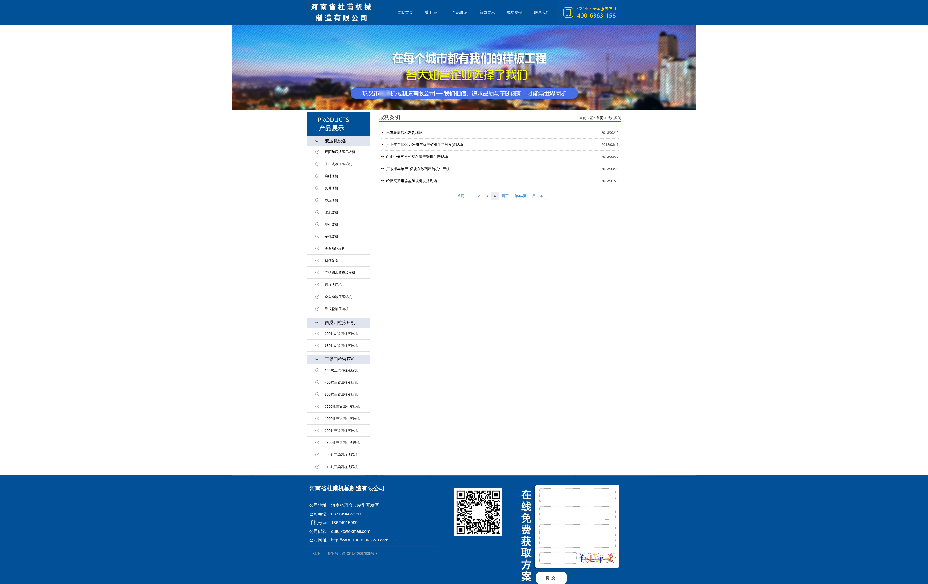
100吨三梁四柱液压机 (341, 455)
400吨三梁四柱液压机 (341, 382)
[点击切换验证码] (597, 558)
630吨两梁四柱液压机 (341, 346)
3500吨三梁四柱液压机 (342, 406)
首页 (599, 118)
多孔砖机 (331, 236)
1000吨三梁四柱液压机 (342, 418)
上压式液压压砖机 (338, 164)
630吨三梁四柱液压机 (341, 370)
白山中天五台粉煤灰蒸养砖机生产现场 (417, 157)
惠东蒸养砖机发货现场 (404, 132)
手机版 (314, 553)
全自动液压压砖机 (338, 297)
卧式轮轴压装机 (336, 309)
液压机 (349, 12)
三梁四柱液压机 (340, 359)
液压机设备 (336, 141)
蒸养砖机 (331, 188)
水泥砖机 (331, 212)
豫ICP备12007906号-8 (359, 553)
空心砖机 (331, 224)
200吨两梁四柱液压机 (341, 333)
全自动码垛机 (335, 248)
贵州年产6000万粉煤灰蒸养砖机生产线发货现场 (424, 144)
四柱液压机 (333, 285)
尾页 (505, 196)
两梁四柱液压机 (340, 322)
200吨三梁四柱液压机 (341, 431)
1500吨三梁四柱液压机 (342, 443)
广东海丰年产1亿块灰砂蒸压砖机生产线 (418, 169)
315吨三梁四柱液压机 (341, 467)
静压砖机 (331, 200)
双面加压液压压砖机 (340, 152)
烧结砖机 (331, 176)
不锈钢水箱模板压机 (340, 273)
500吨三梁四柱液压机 (341, 394)
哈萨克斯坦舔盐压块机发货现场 (411, 181)
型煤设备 (331, 261)
